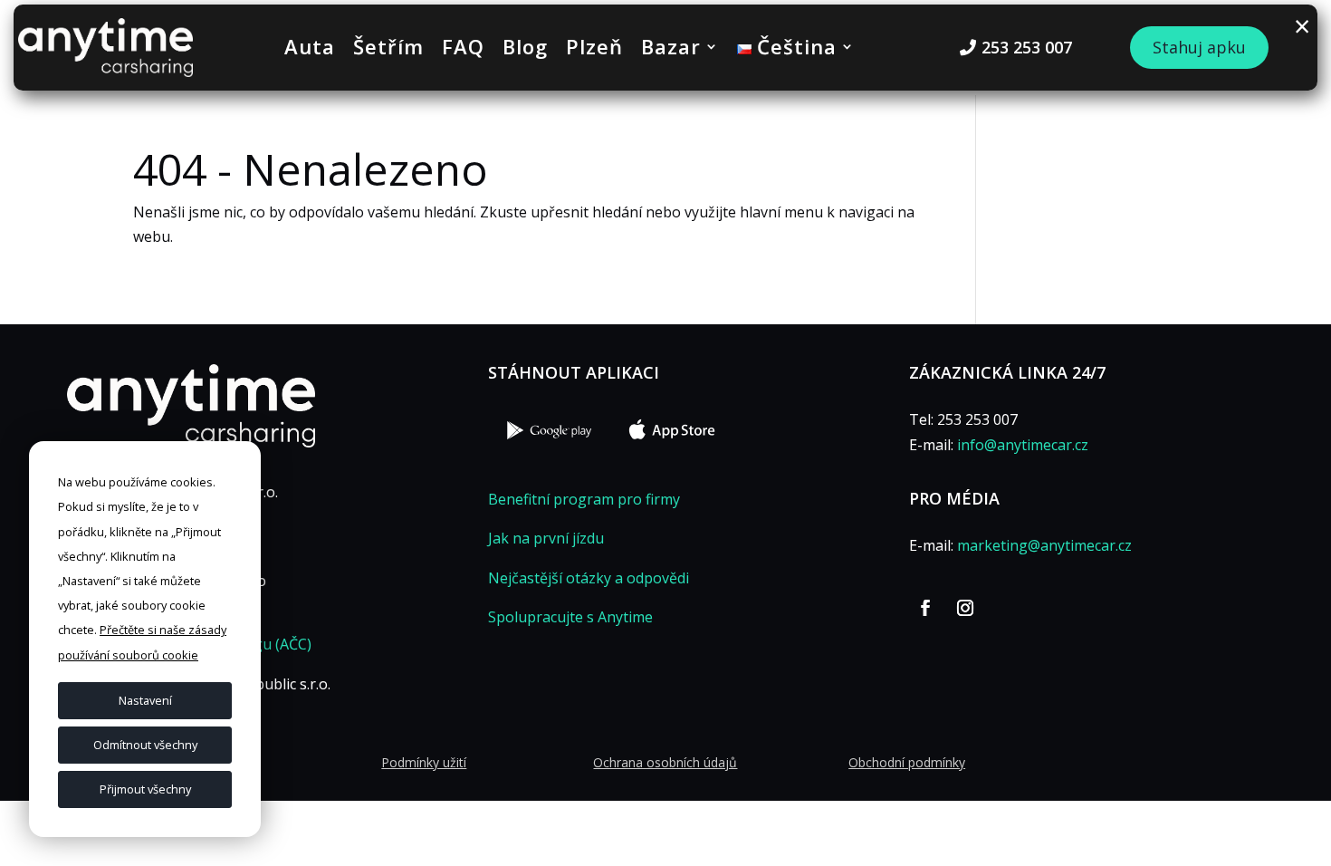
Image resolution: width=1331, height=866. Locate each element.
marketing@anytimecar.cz (1044, 545)
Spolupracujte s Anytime (570, 617)
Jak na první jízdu (546, 538)
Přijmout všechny (145, 789)
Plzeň (594, 50)
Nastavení (145, 700)
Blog (525, 50)
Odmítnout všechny (145, 744)
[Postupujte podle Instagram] (965, 608)
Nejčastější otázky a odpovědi (588, 578)
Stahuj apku (1199, 47)
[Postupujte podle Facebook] (925, 608)
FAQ (463, 50)
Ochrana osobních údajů (665, 762)
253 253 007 (1026, 47)
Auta (309, 50)
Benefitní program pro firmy (584, 499)
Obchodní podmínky (906, 762)
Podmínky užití (423, 762)
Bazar (671, 50)
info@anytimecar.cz (1022, 445)
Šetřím (388, 50)
